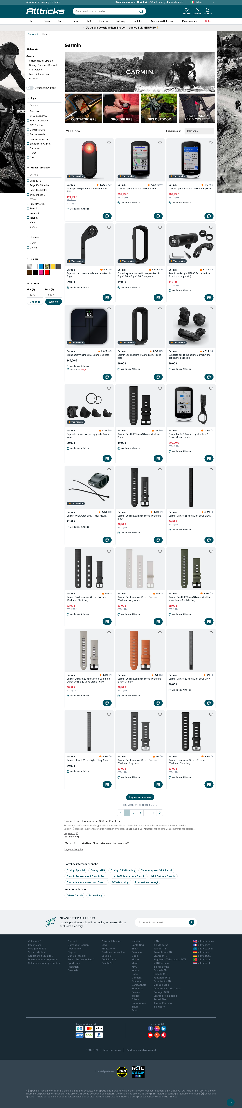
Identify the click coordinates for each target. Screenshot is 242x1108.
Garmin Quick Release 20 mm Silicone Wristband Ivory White (137, 599)
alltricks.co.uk (206, 941)
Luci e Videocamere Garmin (129, 876)
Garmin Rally (95, 895)
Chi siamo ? (34, 941)
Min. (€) (31, 289)
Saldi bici (107, 955)
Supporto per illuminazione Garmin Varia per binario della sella (190, 356)
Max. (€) (49, 289)
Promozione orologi (146, 882)
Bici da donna (161, 966)
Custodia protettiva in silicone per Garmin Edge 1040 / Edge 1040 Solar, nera (139, 275)
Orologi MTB (98, 870)
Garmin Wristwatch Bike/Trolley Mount (87, 515)
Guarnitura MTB (162, 952)
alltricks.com (205, 948)
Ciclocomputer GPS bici (41, 60)
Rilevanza (192, 131)
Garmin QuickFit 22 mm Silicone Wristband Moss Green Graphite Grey (190, 599)
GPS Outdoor (36, 69)
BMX (88, 21)
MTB (32, 21)
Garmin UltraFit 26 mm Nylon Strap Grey (87, 760)
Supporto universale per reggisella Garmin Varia (88, 436)
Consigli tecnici (77, 955)
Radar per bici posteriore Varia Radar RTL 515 (88, 190)
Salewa (136, 992)
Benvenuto (33, 34)
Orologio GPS (161, 992)
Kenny (135, 970)
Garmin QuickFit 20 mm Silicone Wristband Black (139, 517)
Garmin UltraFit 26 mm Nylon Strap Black (190, 515)
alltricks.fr (204, 945)
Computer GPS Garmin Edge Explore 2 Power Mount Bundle (188, 436)
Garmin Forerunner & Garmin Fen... (87, 876)
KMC (134, 966)
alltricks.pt (204, 959)
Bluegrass (137, 988)
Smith (135, 948)
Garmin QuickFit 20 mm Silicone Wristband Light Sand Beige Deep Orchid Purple (88, 680)
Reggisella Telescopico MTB (169, 959)
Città (75, 21)
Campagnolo (139, 984)
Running (103, 21)
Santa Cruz (138, 945)
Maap (135, 963)
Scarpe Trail (160, 948)
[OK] (191, 922)
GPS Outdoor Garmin (163, 876)
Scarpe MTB (160, 955)
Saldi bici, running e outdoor (44, 963)
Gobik (135, 955)
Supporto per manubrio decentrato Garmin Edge (89, 275)
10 (153, 812)
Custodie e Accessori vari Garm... (86, 882)
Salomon (137, 952)
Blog (104, 945)
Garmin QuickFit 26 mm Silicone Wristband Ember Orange (139, 680)
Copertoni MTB (162, 981)
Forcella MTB (160, 974)
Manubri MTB (161, 984)
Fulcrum (136, 981)
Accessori (34, 78)
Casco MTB (160, 970)
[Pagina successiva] (160, 813)
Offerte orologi (120, 882)
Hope (135, 974)
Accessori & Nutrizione (162, 21)
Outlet (208, 21)
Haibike (136, 941)
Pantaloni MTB (161, 977)
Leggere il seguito (74, 849)
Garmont (137, 977)
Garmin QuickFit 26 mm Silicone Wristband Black (139, 436)
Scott (135, 1010)
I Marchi (46, 34)
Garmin (30, 56)
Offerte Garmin (75, 895)
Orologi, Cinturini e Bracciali (43, 65)
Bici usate (159, 1006)
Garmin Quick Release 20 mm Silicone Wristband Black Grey (86, 599)
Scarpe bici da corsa (165, 995)
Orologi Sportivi (76, 870)
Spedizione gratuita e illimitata (149, 2)
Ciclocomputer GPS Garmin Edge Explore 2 (191, 188)
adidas (136, 995)
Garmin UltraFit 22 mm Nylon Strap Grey (189, 678)
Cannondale (139, 1003)
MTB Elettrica (161, 963)
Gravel (61, 21)
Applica (53, 301)
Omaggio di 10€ (37, 948)
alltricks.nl (204, 963)
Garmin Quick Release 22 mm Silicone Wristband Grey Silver (137, 762)
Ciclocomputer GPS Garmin (157, 870)
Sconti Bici (108, 963)
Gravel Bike (160, 999)
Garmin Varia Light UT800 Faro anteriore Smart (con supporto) (189, 275)
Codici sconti (109, 959)
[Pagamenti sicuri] (89, 1032)
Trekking (120, 21)
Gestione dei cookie (113, 952)
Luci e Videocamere (39, 74)
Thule (135, 1006)
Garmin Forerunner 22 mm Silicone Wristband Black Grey (187, 762)
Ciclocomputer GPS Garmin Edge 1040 (137, 188)
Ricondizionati (189, 21)
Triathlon (137, 21)
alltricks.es (204, 952)
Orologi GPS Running (123, 870)
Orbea (135, 999)
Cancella (35, 301)
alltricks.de (204, 955)
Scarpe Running (162, 1003)
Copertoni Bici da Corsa (167, 988)
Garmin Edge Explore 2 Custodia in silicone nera (139, 356)
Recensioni (34, 945)
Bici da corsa (160, 945)
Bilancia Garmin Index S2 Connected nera (88, 355)
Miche (135, 959)
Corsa (47, 21)
